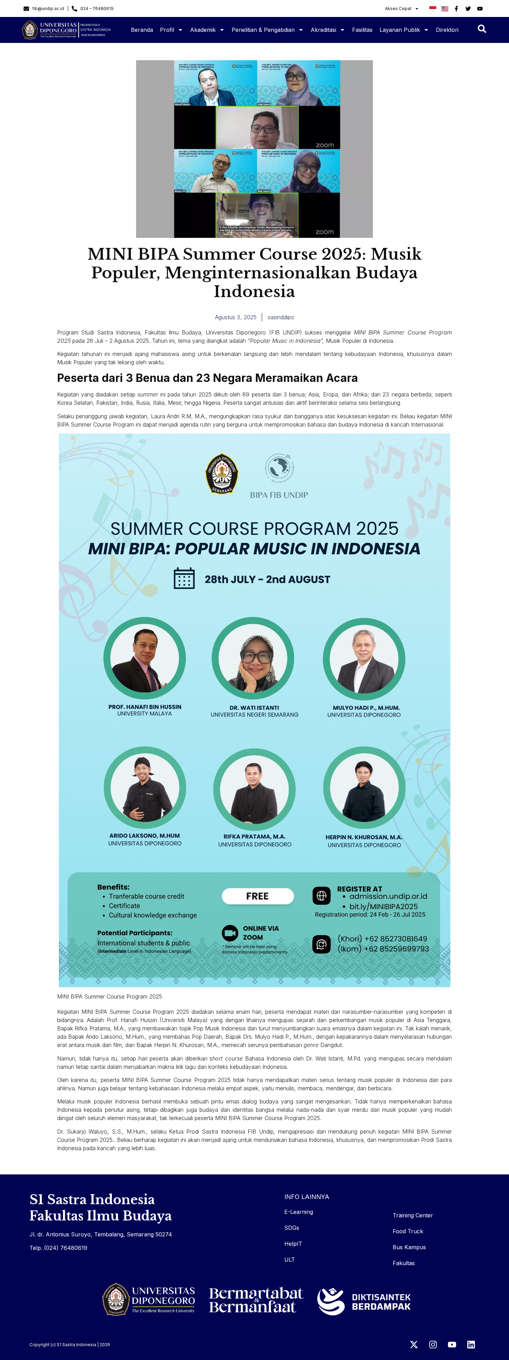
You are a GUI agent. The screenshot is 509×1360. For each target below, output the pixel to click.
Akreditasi (323, 29)
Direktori (447, 29)
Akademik (203, 29)
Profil (167, 29)
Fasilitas (362, 29)
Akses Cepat (398, 8)
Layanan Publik (399, 29)
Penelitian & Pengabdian (263, 29)
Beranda (142, 29)
